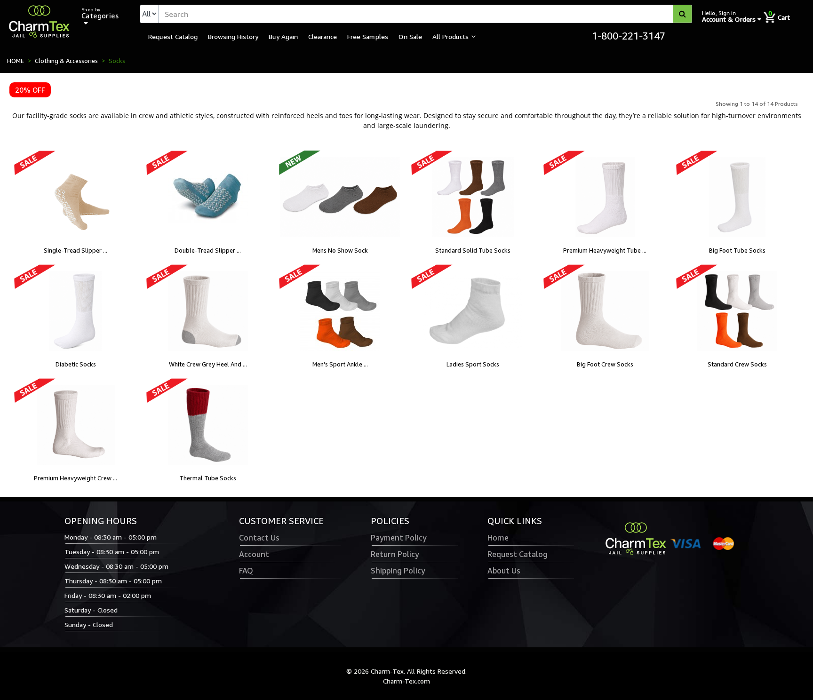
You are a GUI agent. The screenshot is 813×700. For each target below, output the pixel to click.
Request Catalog (173, 36)
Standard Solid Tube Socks (472, 250)
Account (254, 554)
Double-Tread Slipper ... (208, 250)
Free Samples (367, 36)
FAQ (246, 570)
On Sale (410, 36)
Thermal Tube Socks (207, 478)
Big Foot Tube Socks (737, 250)
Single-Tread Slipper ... (75, 250)
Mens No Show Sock (340, 250)
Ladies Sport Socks (472, 364)
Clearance (322, 36)
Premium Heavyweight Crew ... (75, 478)
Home (498, 537)
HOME (15, 60)
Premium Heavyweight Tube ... (604, 250)
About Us (503, 570)
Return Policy (395, 554)
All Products (450, 36)
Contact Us (259, 537)
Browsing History (233, 36)
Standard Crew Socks (737, 364)
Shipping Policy (398, 570)
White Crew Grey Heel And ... (208, 364)
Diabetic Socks (76, 364)
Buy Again (283, 36)
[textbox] (425, 14)
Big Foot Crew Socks (605, 364)
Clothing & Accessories (66, 60)
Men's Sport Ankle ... (340, 364)
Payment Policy (398, 537)
